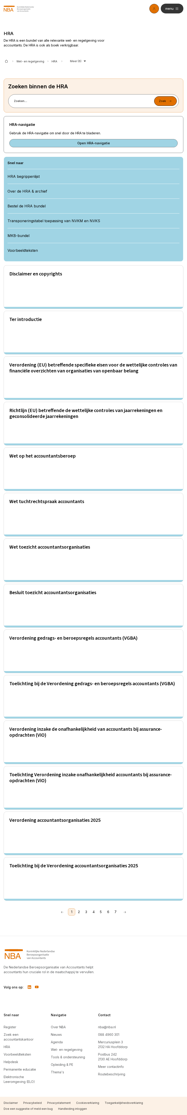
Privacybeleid (32, 1103)
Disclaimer (11, 1103)
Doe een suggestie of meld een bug (28, 1108)
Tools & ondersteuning (68, 1057)
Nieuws (56, 1034)
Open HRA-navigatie (93, 143)
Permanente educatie (20, 1069)
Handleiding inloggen (72, 1108)
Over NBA (58, 1027)
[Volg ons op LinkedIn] (29, 987)
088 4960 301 (108, 1034)
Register (10, 1027)
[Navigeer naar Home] (52, 954)
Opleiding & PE (62, 1065)
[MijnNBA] (154, 8)
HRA (7, 1047)
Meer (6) (75, 61)
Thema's (57, 1072)
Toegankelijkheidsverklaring (124, 1103)
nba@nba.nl (107, 1027)
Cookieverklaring (87, 1103)
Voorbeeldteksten (17, 1054)
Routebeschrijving (111, 1074)
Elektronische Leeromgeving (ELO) (19, 1079)
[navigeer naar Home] (19, 8)
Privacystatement (59, 1103)
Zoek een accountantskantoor (19, 1037)
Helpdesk (11, 1062)
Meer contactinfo (111, 1067)
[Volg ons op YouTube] (36, 987)
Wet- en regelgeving (30, 61)
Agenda (57, 1042)
